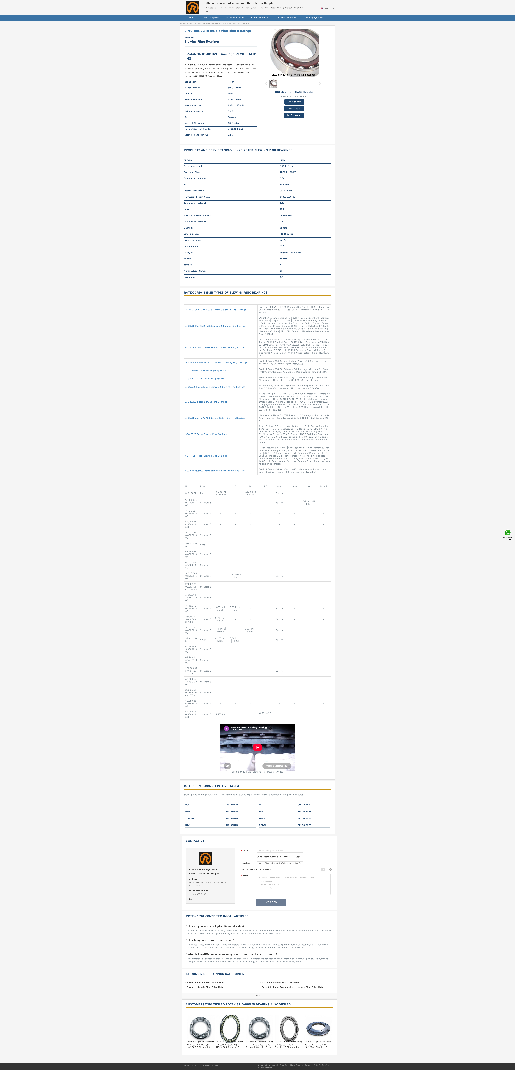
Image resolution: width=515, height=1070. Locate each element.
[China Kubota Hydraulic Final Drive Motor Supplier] (192, 7)
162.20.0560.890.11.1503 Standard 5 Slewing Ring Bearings (216, 362)
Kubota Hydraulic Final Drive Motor (263, 17)
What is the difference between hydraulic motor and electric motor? (232, 954)
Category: (189, 252)
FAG (261, 811)
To (243, 857)
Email (244, 851)
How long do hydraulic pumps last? (211, 940)
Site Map (206, 1065)
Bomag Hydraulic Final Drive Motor (317, 17)
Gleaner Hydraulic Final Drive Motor (290, 17)
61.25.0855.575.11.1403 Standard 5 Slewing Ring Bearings (215, 418)
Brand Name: (191, 82)
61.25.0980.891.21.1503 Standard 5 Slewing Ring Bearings (215, 347)
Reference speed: (194, 99)
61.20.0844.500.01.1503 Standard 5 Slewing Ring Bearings (215, 326)
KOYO (262, 818)
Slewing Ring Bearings (205, 24)
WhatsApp (294, 108)
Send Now (271, 902)
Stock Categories (210, 17)
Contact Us (196, 1065)
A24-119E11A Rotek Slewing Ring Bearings (207, 370)
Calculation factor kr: (196, 111)
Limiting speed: (192, 234)
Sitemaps (215, 1065)
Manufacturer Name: (195, 271)
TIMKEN (189, 818)
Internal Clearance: (195, 123)
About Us (184, 1065)
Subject (245, 863)
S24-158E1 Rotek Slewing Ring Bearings (206, 456)
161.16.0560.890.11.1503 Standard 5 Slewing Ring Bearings (215, 310)
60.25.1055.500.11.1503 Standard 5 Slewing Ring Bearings (215, 470)
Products (190, 24)
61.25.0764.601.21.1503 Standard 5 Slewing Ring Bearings (215, 387)
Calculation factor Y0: (196, 135)
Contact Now (294, 102)
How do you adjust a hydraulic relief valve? (216, 926)
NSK (187, 805)
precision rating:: (193, 240)
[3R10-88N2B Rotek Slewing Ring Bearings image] (294, 53)
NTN (187, 811)
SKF (261, 805)
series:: (188, 265)
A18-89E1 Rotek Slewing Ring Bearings (205, 379)
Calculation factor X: (195, 221)
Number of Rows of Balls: (197, 215)
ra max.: (189, 93)
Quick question (249, 869)
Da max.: (188, 228)
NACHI (188, 825)
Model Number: (193, 88)
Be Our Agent (294, 115)
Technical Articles (235, 17)
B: (186, 117)
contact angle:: (192, 246)
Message (246, 876)
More (258, 995)
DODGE (263, 825)
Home (192, 17)
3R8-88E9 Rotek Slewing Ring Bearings (206, 434)
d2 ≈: (187, 209)
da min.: (188, 258)
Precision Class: (193, 105)
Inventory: (189, 277)
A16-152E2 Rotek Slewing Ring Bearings (206, 402)
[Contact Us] (508, 535)
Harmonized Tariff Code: (198, 129)
